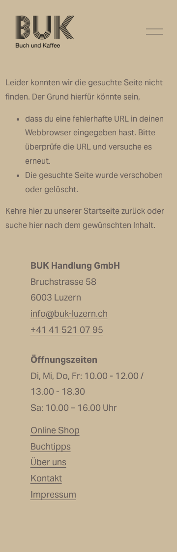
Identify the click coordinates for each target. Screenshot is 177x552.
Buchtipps (50, 446)
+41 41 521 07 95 (66, 329)
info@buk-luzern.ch (69, 313)
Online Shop (55, 430)
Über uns (48, 462)
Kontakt (46, 478)
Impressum (53, 494)
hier (35, 211)
